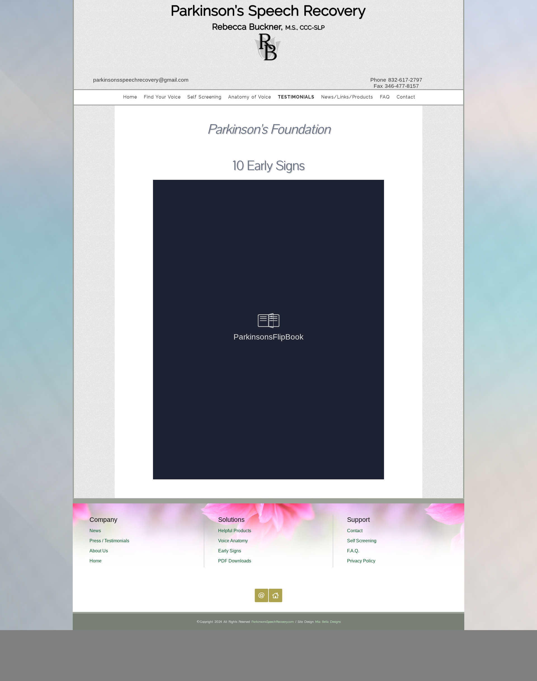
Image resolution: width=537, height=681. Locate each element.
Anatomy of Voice (249, 97)
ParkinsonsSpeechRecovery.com (272, 622)
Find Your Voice (162, 97)
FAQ (385, 97)
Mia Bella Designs (328, 622)
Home (130, 97)
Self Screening (204, 97)
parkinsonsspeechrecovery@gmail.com (139, 80)
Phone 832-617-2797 (398, 80)
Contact (406, 97)
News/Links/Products (347, 97)
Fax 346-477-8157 (398, 86)
